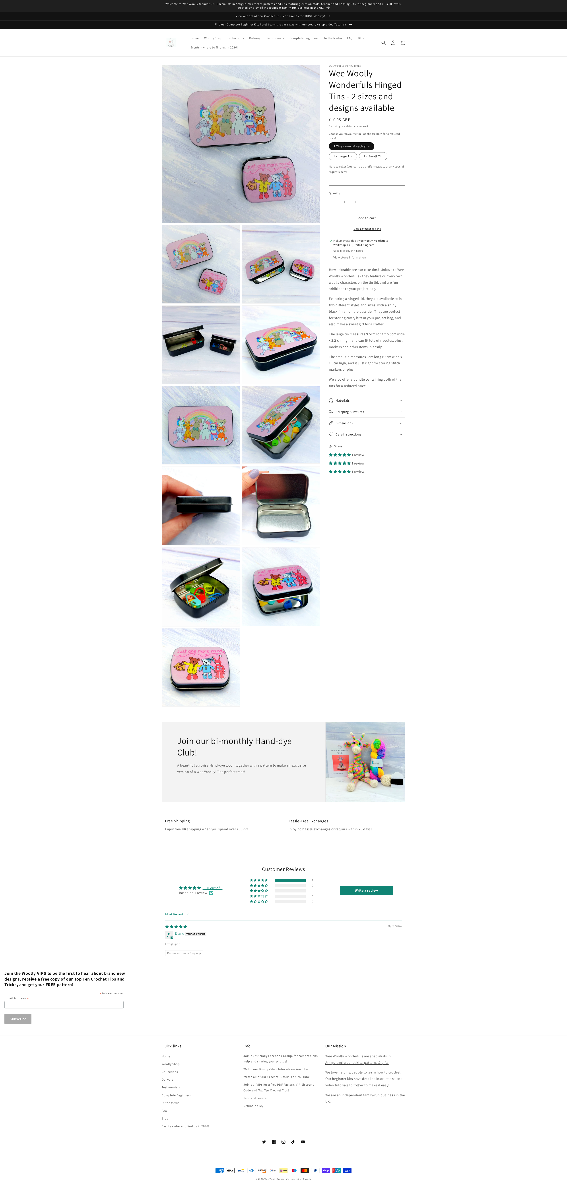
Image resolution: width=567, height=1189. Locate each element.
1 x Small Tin (373, 156)
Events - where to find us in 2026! (185, 1126)
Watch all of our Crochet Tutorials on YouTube (276, 1077)
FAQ (164, 1111)
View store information (349, 257)
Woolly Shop (171, 1064)
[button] (383, 43)
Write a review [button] (366, 890)
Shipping (334, 126)
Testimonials (171, 1087)
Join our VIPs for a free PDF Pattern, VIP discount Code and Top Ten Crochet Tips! (278, 1087)
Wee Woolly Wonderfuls (276, 1178)
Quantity (334, 193)
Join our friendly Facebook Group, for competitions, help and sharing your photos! (280, 1058)
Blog (165, 1118)
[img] (176, 926)
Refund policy (253, 1106)
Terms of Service (255, 1098)
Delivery (167, 1079)
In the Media (170, 1103)
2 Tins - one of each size (352, 146)
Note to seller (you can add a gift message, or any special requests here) (366, 169)
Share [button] (338, 446)
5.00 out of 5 (213, 888)
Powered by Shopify (300, 1178)
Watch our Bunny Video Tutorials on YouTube (275, 1069)
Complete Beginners (176, 1095)
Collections (170, 1072)
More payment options (367, 228)
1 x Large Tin (343, 156)
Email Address (16, 998)
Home (166, 1056)
